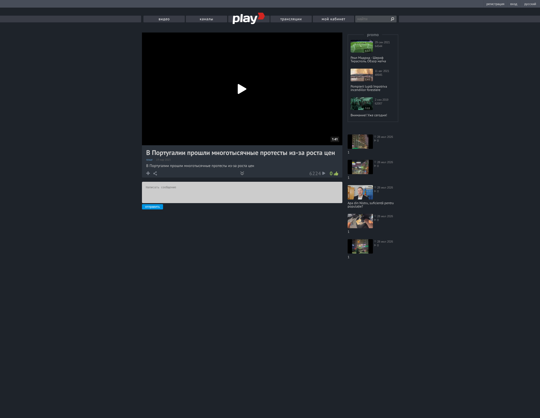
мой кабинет (333, 18)
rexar (149, 160)
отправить (152, 206)
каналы (206, 18)
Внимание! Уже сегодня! (369, 115)
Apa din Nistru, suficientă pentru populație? (371, 204)
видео (164, 18)
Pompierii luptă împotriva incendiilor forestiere (369, 88)
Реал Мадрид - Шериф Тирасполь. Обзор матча (368, 59)
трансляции (291, 18)
